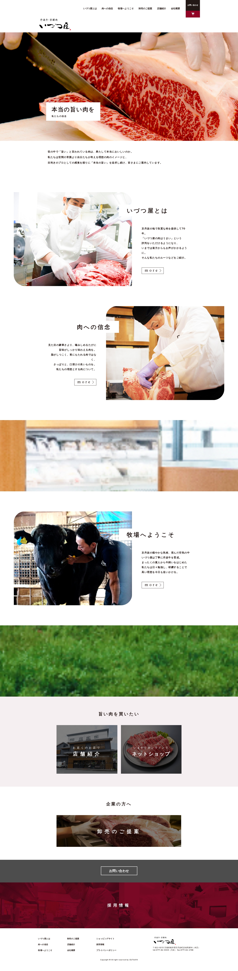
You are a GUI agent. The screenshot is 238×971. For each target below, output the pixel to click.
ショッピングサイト (105, 938)
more (152, 271)
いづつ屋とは (44, 938)
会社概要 (71, 950)
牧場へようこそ (45, 950)
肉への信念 (43, 944)
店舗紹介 (71, 944)
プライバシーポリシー (106, 950)
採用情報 (100, 944)
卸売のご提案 (73, 938)
